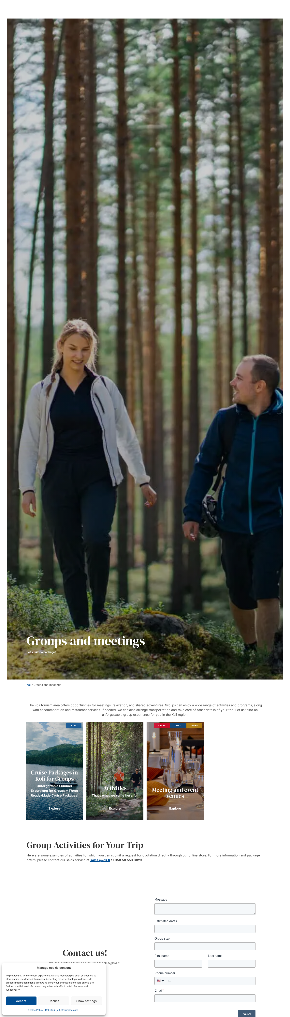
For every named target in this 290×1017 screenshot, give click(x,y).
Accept (21, 1001)
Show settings (86, 1001)
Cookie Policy (35, 1010)
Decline (54, 1001)
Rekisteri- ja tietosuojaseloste (61, 1010)
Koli (29, 684)
